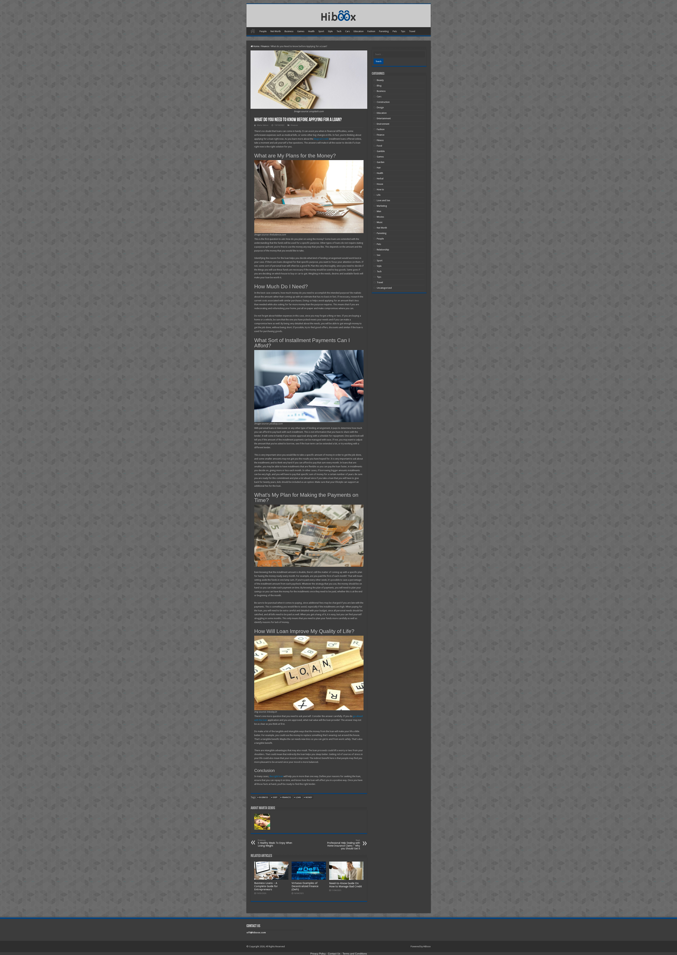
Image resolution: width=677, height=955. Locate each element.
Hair (379, 167)
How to (380, 189)
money (309, 797)
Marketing (382, 206)
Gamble (381, 151)
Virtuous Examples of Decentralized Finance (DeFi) (305, 886)
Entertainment (384, 118)
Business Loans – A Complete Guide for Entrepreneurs (266, 886)
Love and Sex (383, 200)
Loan (298, 797)
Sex (378, 255)
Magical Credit (321, 139)
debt (275, 797)
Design (380, 107)
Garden (380, 162)
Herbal (380, 178)
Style (330, 31)
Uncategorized (384, 288)
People (263, 31)
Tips (403, 31)
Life (378, 195)
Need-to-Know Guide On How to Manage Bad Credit (345, 885)
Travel (412, 31)
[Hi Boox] (338, 15)
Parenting (384, 31)
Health (311, 31)
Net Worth (275, 31)
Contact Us (334, 953)
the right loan (276, 776)
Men (379, 211)
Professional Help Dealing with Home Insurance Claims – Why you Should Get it (343, 844)
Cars (347, 31)
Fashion (371, 31)
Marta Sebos (262, 125)
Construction (383, 102)
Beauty (380, 80)
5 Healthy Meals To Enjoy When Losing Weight (275, 843)
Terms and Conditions (355, 953)
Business (289, 31)
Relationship (383, 249)
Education (359, 31)
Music (380, 222)
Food (379, 145)
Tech (339, 31)
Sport (321, 31)
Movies (380, 216)
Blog (379, 85)
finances (286, 797)
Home (252, 31)
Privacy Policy (318, 953)
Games (300, 31)
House (380, 184)
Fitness (380, 140)
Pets (395, 31)
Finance (265, 46)
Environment (383, 124)
